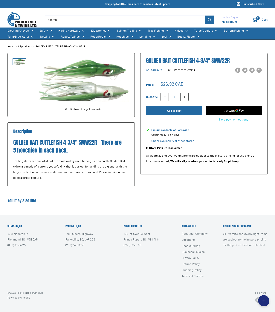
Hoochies (122, 36)
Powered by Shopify (18, 297)
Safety (43, 30)
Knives (179, 30)
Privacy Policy (190, 257)
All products (25, 46)
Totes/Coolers (203, 30)
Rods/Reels (98, 36)
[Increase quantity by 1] (184, 97)
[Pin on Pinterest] (245, 70)
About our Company (194, 233)
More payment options (233, 119)
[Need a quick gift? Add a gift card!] (263, 300)
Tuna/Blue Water (18, 36)
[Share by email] (259, 70)
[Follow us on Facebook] (257, 299)
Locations (188, 239)
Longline (145, 36)
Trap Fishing (156, 30)
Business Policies (193, 251)
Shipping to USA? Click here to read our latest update (137, 4)
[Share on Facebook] (237, 70)
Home (10, 46)
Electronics (98, 30)
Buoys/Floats (186, 36)
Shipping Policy (191, 270)
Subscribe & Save (253, 4)
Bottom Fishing (234, 30)
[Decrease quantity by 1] (165, 97)
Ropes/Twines (70, 36)
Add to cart (174, 110)
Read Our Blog (191, 245)
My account (229, 21)
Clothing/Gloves (18, 30)
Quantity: (152, 96)
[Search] (209, 20)
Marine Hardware (69, 30)
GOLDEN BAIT (154, 70)
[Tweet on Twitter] (252, 70)
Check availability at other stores (172, 140)
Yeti (164, 36)
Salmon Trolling (127, 30)
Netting (45, 36)
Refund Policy (191, 264)
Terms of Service (193, 276)
